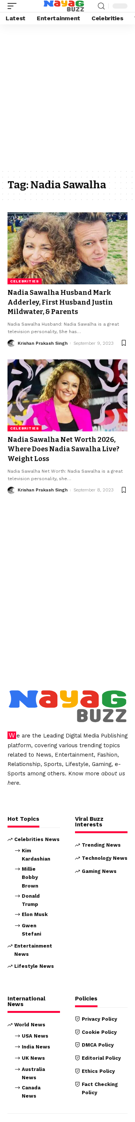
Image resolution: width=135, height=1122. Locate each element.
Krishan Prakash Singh (43, 343)
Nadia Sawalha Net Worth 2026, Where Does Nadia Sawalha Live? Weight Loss (63, 449)
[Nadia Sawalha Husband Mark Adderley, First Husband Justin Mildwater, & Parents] (68, 248)
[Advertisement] (67, 98)
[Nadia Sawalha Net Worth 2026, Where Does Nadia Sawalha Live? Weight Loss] (68, 395)
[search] (101, 6)
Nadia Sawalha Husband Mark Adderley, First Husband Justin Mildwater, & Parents (60, 301)
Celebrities (24, 281)
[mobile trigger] (14, 6)
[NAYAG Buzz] (63, 6)
